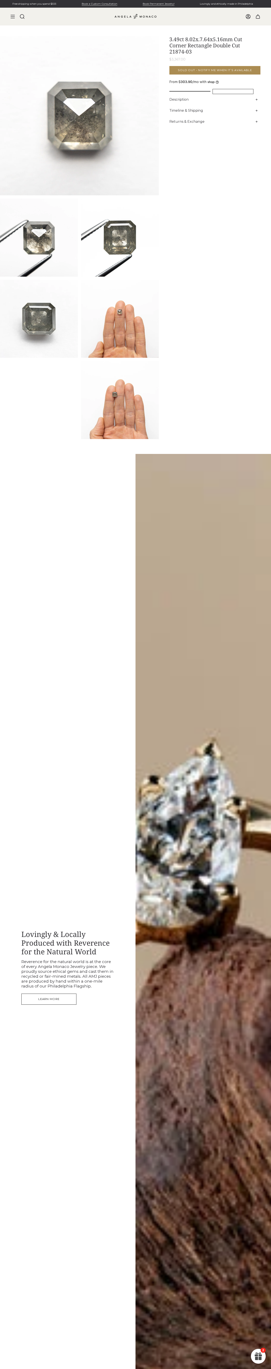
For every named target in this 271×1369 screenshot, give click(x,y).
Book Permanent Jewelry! (158, 3)
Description (179, 99)
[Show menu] (12, 16)
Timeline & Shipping (186, 110)
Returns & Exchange (187, 122)
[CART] (258, 16)
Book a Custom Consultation (99, 3)
